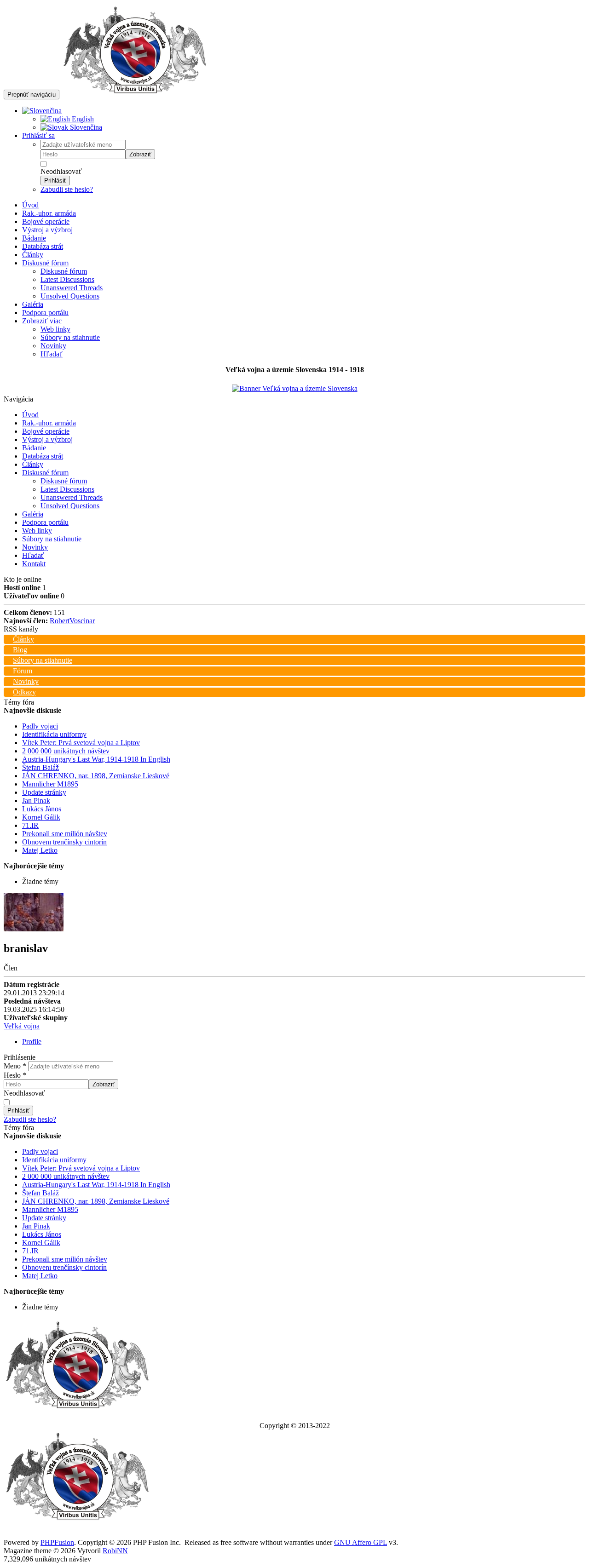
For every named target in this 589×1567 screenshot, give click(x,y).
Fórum (22, 671)
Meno (15, 1066)
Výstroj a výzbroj (47, 230)
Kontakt (34, 564)
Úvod (30, 205)
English (82, 119)
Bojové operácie (45, 221)
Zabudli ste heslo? (66, 189)
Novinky (53, 346)
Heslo (15, 1075)
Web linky (55, 329)
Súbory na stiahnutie (70, 337)
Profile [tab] (31, 1041)
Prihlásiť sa (38, 135)
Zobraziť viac (42, 321)
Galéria (32, 304)
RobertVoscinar (72, 621)
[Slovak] (42, 111)
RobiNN (115, 1551)
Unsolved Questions (69, 296)
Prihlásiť (55, 180)
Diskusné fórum (45, 263)
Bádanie (34, 238)
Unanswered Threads (71, 288)
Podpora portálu (45, 312)
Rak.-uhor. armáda (49, 213)
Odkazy (24, 692)
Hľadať (51, 354)
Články (32, 254)
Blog (20, 650)
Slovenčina (85, 127)
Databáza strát (42, 246)
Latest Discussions (67, 279)
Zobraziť (140, 154)
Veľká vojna (22, 1026)
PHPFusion (57, 1542)
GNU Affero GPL (360, 1542)
